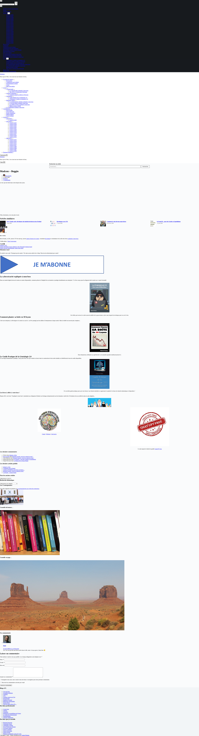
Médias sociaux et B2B (15, 106)
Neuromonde (6, 698)
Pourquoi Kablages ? (8, 152)
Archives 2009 (13, 146)
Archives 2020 (13, 130)
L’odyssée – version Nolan (9, 472)
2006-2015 (9, 138)
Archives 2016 (13, 137)
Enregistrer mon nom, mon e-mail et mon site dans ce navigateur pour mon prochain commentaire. (26, 679)
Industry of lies (13, 455)
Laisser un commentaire (6, 685)
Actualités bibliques (8, 693)
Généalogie (9, 96)
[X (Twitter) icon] (4, 244)
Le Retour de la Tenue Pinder (21, 460)
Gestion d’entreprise (11, 93)
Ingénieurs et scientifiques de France (12, 713)
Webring (48, 434)
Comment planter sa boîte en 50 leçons (18, 94)
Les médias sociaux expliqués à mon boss (19, 104)
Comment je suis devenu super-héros (116, 221)
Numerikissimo (7, 716)
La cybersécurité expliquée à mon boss (18, 90)
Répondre (16, 648)
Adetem (5, 710)
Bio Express (9, 80)
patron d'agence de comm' (32, 238)
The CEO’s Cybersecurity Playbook (18, 92)
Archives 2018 (13, 132)
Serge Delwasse (10, 111)
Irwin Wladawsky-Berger (9, 727)
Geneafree (5, 712)
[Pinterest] (5, 227)
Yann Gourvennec (11, 241)
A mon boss (6, 709)
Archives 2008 (13, 148)
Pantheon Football (7, 700)
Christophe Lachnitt (8, 725)
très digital (47, 238)
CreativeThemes (25, 735)
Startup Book (6, 703)
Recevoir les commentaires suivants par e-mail (13, 682)
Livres (7, 85)
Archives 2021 (13, 128)
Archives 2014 (13, 141)
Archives (5, 117)
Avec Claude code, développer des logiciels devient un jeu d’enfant (24, 221)
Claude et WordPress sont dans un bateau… (14, 469)
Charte (43, 434)
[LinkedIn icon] (1, 244)
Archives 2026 (13, 120)
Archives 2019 (13, 131)
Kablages (2, 74)
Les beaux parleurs (7, 728)
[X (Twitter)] (3, 227)
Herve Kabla (6, 456)
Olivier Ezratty (6, 732)
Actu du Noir (6, 691)
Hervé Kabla (9, 110)
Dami (4, 645)
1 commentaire (6, 180)
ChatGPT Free (158, 449)
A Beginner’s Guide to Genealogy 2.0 (18, 99)
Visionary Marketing (8, 717)
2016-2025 (9, 121)
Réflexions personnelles (9, 701)
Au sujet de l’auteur (8, 79)
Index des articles (10, 86)
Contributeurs (6, 108)
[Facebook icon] (0, 244)
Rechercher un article (55, 164)
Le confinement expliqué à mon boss (15, 107)
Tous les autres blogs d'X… (10, 704)
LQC (4, 695)
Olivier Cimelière (7, 729)
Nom (2, 659)
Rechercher (145, 166)
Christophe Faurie (7, 724)
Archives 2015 (13, 139)
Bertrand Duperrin (7, 722)
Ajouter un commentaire (6, 677)
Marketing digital (10, 100)
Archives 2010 (13, 135)
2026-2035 (9, 118)
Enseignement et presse (12, 83)
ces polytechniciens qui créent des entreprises (28, 488)
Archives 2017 (13, 134)
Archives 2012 (13, 144)
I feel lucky (54, 434)
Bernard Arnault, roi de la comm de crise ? (22, 456)
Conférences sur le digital (12, 82)
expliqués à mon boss (73, 238)
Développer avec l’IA (62, 221)
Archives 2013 (13, 142)
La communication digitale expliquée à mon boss (21, 101)
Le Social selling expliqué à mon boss (18, 103)
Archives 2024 (13, 124)
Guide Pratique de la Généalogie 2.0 (18, 97)
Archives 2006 (13, 151)
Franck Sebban (10, 116)
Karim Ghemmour (10, 113)
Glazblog (5, 694)
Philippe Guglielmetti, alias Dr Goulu (12, 734)
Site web (2, 665)
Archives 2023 (13, 125)
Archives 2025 (13, 123)
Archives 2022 (13, 127)
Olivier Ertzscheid (7, 731)
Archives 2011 (12, 145)
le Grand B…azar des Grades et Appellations (169, 221)
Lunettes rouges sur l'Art (9, 697)
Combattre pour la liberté (9, 468)
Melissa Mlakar (10, 114)
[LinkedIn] (6, 227)
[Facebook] (1, 227)
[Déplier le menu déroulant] (14, 89)
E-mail (2, 662)
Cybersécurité (9, 89)
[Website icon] (2, 244)
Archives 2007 (13, 149)
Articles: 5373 (3, 245)
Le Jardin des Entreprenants (10, 715)
